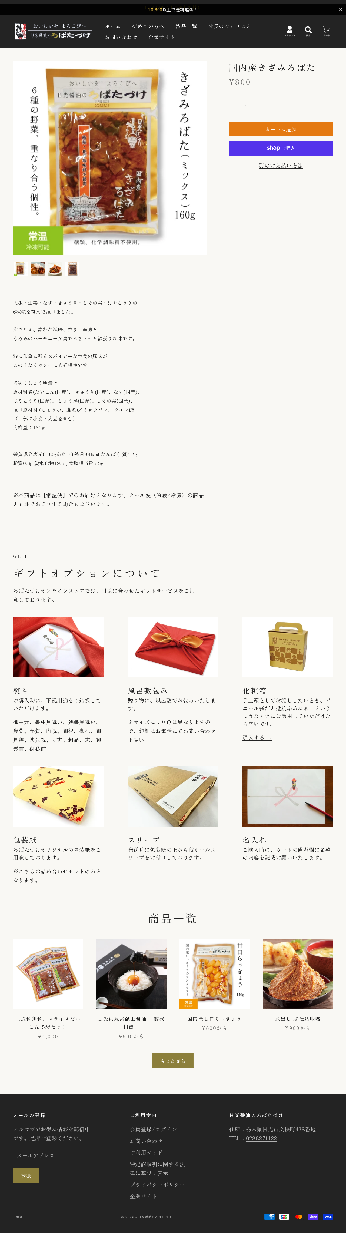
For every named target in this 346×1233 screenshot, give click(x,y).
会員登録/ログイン (153, 1129)
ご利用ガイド (146, 1152)
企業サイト (162, 36)
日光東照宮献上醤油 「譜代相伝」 (131, 1022)
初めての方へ (148, 25)
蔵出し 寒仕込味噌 (298, 1018)
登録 (26, 1175)
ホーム (113, 25)
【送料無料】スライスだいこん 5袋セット (48, 1022)
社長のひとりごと (230, 25)
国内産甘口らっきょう (214, 1018)
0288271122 (261, 1138)
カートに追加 (280, 129)
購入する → (257, 737)
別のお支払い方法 (281, 165)
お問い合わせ (121, 36)
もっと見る (173, 1060)
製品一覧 (186, 25)
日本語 (18, 1217)
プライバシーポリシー (157, 1184)
